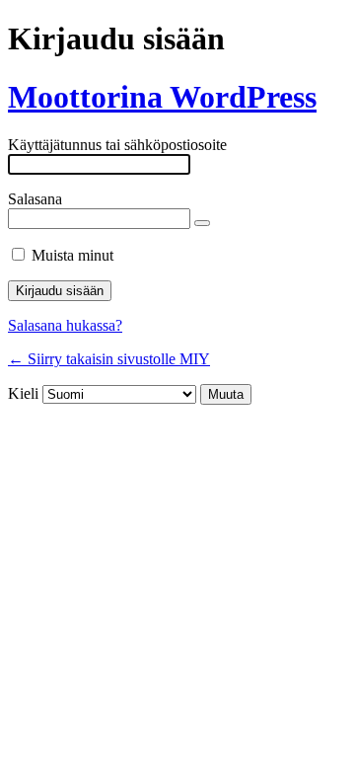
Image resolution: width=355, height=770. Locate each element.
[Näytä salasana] (202, 223)
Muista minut (72, 255)
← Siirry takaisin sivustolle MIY (109, 358)
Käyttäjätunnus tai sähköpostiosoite (117, 144)
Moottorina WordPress (162, 97)
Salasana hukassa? (65, 325)
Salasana (35, 199)
